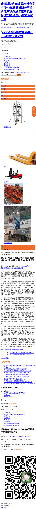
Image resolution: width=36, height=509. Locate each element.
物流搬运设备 (8, 396)
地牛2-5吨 (7, 166)
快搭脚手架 (7, 127)
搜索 (19, 74)
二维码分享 (25, 266)
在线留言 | (4, 27)
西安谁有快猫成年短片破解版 (13, 378)
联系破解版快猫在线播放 (21, 27)
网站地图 (22, 436)
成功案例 (7, 62)
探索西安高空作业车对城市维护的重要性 (16, 372)
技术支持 (7, 64)
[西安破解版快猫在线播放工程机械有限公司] (18, 36)
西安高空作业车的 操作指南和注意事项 (16, 374)
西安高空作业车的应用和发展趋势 (14, 380)
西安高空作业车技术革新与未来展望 (15, 369)
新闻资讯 (7, 66)
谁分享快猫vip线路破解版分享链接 (15, 58)
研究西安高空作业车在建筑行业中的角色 (16, 376)
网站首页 (7, 56)
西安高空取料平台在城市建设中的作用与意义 (18, 382)
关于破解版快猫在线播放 (12, 67)
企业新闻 (3, 86)
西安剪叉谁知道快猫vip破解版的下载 (12, 268)
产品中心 (7, 60)
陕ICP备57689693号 (12, 436)
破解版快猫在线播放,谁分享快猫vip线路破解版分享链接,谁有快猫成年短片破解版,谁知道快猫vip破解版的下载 (18, 11)
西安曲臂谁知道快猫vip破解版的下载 (12, 349)
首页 (16, 72)
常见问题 (3, 92)
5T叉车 (6, 182)
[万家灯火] (18, 449)
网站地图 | (10, 27)
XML (29, 436)
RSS (26, 436)
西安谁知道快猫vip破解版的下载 (20, 354)
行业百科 (3, 89)
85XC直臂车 (8, 243)
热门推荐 (3, 99)
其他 (27, 72)
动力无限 (10, 449)
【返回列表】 (5, 358)
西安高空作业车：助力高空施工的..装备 (22, 353)
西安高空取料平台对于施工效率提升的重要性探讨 (19, 383)
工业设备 (7, 395)
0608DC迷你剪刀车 (10, 204)
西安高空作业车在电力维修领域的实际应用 (17, 371)
